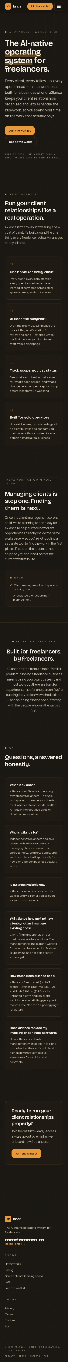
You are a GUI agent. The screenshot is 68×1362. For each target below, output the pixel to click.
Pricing (9, 1270)
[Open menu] (58, 6)
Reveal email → (15, 1243)
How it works (13, 1264)
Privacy (9, 1308)
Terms (9, 1314)
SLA (7, 1326)
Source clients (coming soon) (24, 1276)
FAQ (7, 1282)
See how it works (20, 142)
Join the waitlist (40, 6)
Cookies (10, 1320)
